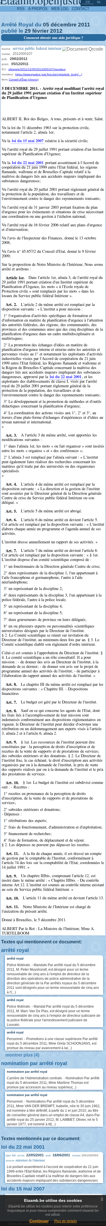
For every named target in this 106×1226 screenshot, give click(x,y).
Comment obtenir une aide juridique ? (53, 37)
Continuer (39, 1221)
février (40, 31)
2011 (84, 25)
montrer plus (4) (22, 1055)
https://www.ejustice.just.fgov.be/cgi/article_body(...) (48, 74)
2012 (56, 31)
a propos (37, 9)
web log (59, 9)
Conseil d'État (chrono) (23, 79)
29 (28, 31)
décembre (64, 25)
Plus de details (65, 1221)
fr (88, 2)
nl (99, 2)
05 (46, 25)
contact (80, 9)
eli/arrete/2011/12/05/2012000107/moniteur (37, 69)
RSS (21, 9)
